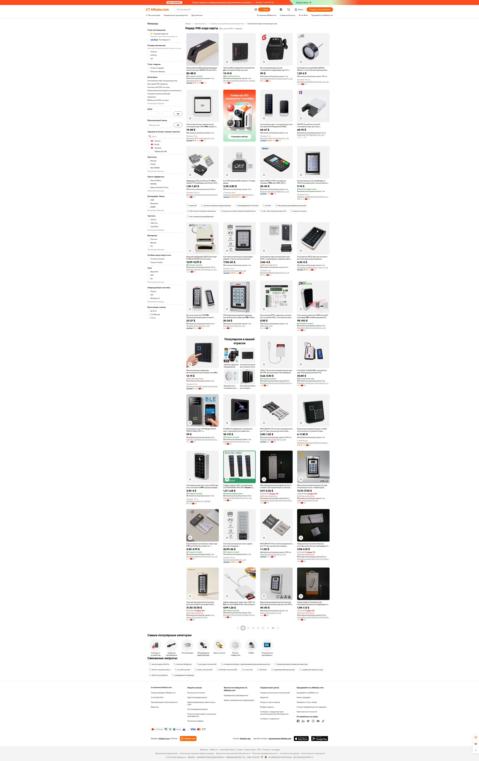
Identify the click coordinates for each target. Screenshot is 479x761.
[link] (476, 737)
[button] (255, 9)
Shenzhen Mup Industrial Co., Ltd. (273, 440)
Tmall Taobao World (227, 750)
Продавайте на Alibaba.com (307, 693)
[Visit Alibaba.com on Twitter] (308, 721)
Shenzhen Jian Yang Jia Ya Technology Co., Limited (202, 195)
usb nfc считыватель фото (161, 670)
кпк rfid (268, 205)
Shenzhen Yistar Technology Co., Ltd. (274, 138)
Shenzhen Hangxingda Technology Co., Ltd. (239, 195)
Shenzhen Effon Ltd (194, 81)
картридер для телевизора (184, 675)
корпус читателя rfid (204, 670)
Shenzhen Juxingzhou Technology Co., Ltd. (313, 383)
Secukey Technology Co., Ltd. (234, 271)
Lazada (239, 750)
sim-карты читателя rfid (207, 664)
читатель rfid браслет (184, 664)
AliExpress (204, 750)
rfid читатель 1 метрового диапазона (202, 211)
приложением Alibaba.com (280, 739)
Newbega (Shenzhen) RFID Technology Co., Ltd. (313, 443)
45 (273, 628)
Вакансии (155, 707)
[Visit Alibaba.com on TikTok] (323, 721)
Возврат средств (267, 707)
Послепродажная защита (197, 709)
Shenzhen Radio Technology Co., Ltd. (311, 328)
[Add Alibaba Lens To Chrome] (188, 738)
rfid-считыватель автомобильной (201, 216)
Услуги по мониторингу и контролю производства (201, 715)
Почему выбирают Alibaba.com (163, 693)
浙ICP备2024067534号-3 (303, 757)
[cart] (289, 10)
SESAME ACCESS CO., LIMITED (198, 501)
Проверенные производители (236, 695)
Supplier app (245, 739)
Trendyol (266, 750)
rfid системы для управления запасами (292, 205)
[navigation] (164, 326)
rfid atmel (263, 670)
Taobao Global (249, 750)
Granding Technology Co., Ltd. (198, 326)
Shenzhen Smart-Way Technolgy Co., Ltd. (313, 82)
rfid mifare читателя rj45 (228, 670)
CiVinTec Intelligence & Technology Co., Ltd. (202, 440)
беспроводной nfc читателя (248, 205)
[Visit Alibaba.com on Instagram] (313, 721)
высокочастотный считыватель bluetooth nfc (239, 211)
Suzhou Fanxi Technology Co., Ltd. (236, 442)
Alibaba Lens (164, 739)
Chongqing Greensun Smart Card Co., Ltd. (276, 79)
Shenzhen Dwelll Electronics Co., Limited (239, 81)
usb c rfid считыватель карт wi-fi (274, 211)
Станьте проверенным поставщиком (311, 707)
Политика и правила (195, 721)
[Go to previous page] (238, 628)
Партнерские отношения (307, 712)
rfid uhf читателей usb (159, 675)
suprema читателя (299, 211)
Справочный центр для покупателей (275, 693)
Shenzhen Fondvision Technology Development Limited (202, 386)
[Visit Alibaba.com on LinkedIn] (303, 721)
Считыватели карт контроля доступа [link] (262, 24)
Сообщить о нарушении (269, 719)
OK (178, 114)
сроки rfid (192, 205)
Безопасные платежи (196, 693)
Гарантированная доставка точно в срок (201, 703)
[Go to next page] (278, 628)
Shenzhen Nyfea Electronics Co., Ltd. (237, 498)
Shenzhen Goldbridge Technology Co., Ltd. (313, 197)
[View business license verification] (262, 757)
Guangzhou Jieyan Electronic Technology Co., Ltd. (276, 500)
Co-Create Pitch (157, 697)
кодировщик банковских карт (284, 670)
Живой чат (264, 697)
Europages (276, 750)
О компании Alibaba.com (161, 687)
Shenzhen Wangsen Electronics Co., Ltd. (202, 556)
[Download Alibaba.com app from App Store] (301, 738)
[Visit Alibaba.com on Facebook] (298, 721)
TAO (259, 750)
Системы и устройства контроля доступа (227, 24)
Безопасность (200, 24)
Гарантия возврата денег (197, 697)
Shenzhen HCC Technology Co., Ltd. (200, 138)
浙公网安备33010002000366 (280, 757)
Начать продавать (304, 697)
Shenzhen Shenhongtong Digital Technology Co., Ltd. (276, 383)
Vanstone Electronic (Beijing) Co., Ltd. (274, 191)
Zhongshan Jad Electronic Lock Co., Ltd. (312, 267)
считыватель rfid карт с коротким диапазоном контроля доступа (247, 664)
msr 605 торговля (184, 670)
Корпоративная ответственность (164, 702)
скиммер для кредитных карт (312, 670)
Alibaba (188, 24)
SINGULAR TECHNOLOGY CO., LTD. (310, 135)
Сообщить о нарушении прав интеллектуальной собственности (274, 713)
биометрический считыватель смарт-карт (292, 664)
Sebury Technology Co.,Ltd (307, 500)
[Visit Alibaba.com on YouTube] (318, 721)
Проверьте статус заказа (307, 702)
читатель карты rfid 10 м (160, 664)
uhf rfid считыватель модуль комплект (217, 205)
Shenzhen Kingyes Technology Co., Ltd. (201, 269)
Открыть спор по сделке (270, 702)
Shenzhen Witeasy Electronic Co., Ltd (274, 273)
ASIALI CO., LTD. (266, 326)
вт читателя (248, 670)
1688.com (214, 750)
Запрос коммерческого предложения (239, 700)
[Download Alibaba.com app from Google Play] (319, 738)
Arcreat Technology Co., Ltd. (234, 326)
